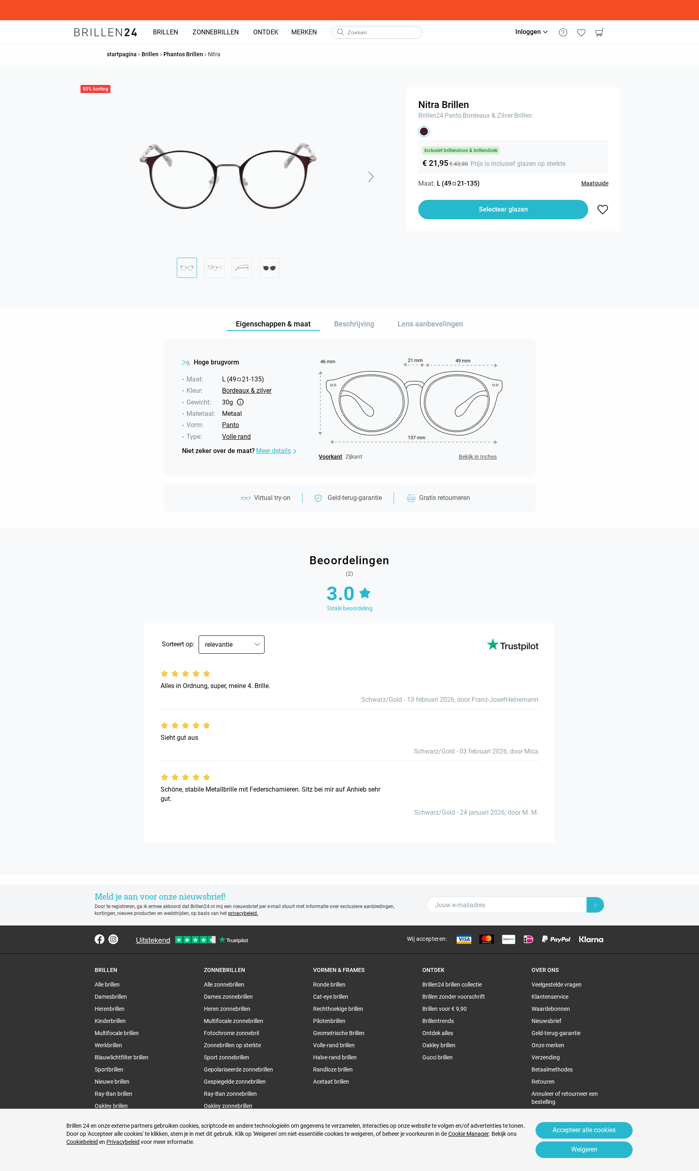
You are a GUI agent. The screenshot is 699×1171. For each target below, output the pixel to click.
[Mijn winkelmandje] (599, 32)
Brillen (523, 115)
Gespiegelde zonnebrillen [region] (235, 1081)
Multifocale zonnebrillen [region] (233, 1021)
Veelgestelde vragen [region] (557, 984)
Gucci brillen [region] (437, 1057)
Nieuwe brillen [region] (112, 1081)
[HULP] (563, 32)
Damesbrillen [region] (111, 996)
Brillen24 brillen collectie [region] (452, 984)
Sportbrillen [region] (109, 1069)
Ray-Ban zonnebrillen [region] (230, 1094)
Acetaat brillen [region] (331, 1081)
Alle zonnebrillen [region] (224, 984)
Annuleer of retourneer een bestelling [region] (565, 1098)
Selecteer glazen (503, 209)
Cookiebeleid (82, 1142)
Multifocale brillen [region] (117, 1033)
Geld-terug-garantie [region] (556, 1033)
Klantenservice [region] (550, 996)
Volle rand (236, 436)
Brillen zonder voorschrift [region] (453, 996)
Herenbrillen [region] (110, 1009)
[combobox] (377, 32)
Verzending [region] (546, 1057)
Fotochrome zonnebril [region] (231, 1033)
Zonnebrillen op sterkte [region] (232, 1045)
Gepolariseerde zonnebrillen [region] (238, 1069)
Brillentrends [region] (438, 1021)
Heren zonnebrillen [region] (227, 1009)
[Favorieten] (581, 32)
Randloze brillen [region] (333, 1069)
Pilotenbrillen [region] (329, 1021)
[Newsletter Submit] (595, 905)
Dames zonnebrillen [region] (228, 996)
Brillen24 (430, 115)
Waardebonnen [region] (551, 1009)
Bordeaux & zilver (488, 115)
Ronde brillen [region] (329, 984)
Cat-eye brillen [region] (330, 996)
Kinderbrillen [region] (110, 1021)
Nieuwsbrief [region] (546, 1021)
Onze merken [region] (548, 1045)
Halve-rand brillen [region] (335, 1057)
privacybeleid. (243, 913)
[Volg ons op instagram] (113, 939)
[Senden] (340, 32)
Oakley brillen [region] (111, 1106)
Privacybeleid (123, 1142)
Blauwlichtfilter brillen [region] (121, 1057)
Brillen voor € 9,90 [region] (444, 1009)
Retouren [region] (543, 1081)
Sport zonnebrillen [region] (226, 1057)
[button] (370, 176)
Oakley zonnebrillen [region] (228, 1106)
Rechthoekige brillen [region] (338, 1009)
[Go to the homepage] (105, 32)
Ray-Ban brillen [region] (113, 1094)
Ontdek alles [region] (437, 1033)
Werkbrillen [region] (108, 1045)
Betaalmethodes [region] (552, 1069)
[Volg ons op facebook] (99, 939)
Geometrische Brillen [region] (338, 1033)
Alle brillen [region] (107, 984)
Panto (453, 115)
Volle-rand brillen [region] (334, 1045)
